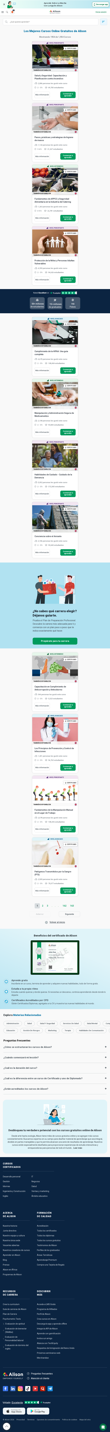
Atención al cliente (40, 1378)
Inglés (5, 1196)
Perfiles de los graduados (48, 1250)
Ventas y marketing (40, 1191)
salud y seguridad (47, 1024)
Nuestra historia (10, 1226)
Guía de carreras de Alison (14, 1309)
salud (29, 1024)
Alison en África (10, 1269)
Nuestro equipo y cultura (14, 1235)
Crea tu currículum (11, 1304)
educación (10, 1031)
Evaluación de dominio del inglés (17, 1347)
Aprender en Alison (11, 1255)
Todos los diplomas (45, 1235)
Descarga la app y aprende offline (52, 1324)
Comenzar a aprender (68, 95)
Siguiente (69, 914)
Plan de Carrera (10, 1314)
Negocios (36, 1181)
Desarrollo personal (11, 1176)
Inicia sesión (101, 12)
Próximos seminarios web (48, 1353)
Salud (34, 1186)
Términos (31, 1420)
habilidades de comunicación (91, 1031)
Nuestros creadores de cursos (16, 1250)
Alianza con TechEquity (47, 1343)
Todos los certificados (47, 1231)
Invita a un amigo (44, 1338)
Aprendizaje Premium (47, 1260)
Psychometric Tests (12, 1319)
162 (64, 905)
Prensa (6, 1265)
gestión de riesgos (31, 1031)
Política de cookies (69, 1420)
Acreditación (42, 1226)
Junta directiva (9, 1231)
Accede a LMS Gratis (46, 1304)
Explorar (2, 12)
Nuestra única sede (11, 1240)
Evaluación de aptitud (15, 1324)
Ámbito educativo (40, 1196)
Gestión (6, 1181)
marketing (52, 1031)
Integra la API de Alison (47, 1328)
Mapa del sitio (85, 1420)
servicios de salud (71, 1024)
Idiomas (6, 1186)
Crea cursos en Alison (46, 1319)
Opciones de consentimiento (48, 1420)
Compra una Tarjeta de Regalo (50, 1265)
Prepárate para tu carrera (55, 641)
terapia (68, 1031)
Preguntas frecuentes (42, 1373)
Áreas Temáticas (44, 1255)
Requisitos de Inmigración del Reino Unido (55, 1348)
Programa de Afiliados (47, 1309)
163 (72, 905)
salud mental (92, 1024)
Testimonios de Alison (47, 1245)
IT (32, 1176)
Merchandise (43, 1358)
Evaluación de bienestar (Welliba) (16, 1330)
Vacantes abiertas (11, 1245)
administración (12, 1024)
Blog (5, 1260)
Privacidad (20, 1420)
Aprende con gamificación (49, 1333)
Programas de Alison (12, 1274)
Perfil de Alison (43, 1314)
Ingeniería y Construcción (14, 1191)
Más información (42, 95)
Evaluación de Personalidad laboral (14, 1339)
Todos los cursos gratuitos (49, 1240)
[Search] (5, 10)
